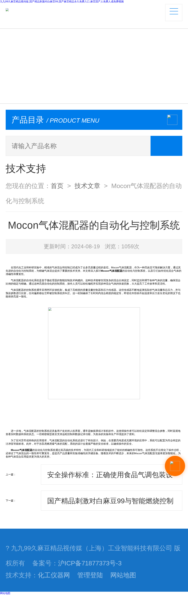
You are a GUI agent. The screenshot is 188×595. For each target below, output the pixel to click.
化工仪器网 (54, 575)
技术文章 (87, 186)
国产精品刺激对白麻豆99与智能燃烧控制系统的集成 (110, 504)
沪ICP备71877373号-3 (90, 563)
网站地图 (123, 575)
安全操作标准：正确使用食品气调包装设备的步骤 (110, 478)
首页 (57, 186)
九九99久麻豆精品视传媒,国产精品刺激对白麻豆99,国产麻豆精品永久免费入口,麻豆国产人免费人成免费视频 (62, 1)
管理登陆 (90, 575)
